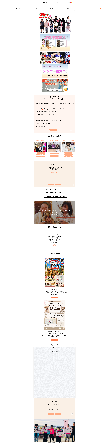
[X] (67, 2)
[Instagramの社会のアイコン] (70, 2)
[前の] (41, 71)
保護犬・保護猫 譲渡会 (54, 289)
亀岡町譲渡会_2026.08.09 (54, 331)
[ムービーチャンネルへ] (54, 245)
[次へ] (69, 71)
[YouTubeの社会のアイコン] (69, 2)
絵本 (45, 109)
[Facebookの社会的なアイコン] (68, 2)
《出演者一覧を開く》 (54, 242)
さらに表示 (54, 345)
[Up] (74, 92)
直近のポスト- (57, 347)
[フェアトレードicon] (71, 2)
